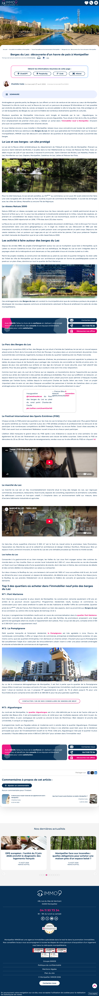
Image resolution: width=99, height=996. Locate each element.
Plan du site (49, 973)
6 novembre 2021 (69, 393)
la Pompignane (55, 633)
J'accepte (93, 994)
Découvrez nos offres (86, 331)
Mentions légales (49, 969)
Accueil (5, 49)
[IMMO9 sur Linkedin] (56, 919)
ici (95, 439)
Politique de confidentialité (49, 965)
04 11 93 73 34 (88, 326)
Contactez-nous (88, 320)
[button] (91, 3)
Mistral (77, 74)
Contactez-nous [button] (49, 983)
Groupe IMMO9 (49, 961)
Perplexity (42, 74)
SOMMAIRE (14, 94)
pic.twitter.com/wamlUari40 (39, 408)
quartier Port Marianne (87, 615)
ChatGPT (23, 74)
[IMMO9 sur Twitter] (47, 919)
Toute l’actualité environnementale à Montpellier (46, 49)
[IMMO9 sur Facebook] (43, 919)
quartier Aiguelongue (38, 712)
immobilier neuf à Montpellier (75, 121)
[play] (44, 58)
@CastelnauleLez (34, 396)
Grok (60, 74)
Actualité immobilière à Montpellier (19, 49)
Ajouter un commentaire (18, 785)
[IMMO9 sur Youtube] (51, 919)
